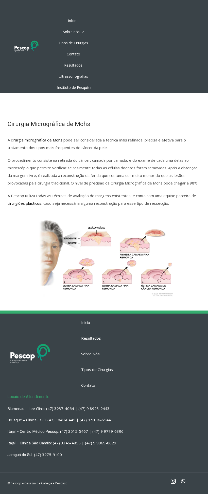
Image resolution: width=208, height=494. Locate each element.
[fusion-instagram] (173, 481)
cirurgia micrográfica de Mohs (36, 139)
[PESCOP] (26, 41)
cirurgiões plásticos (24, 203)
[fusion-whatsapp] (183, 481)
